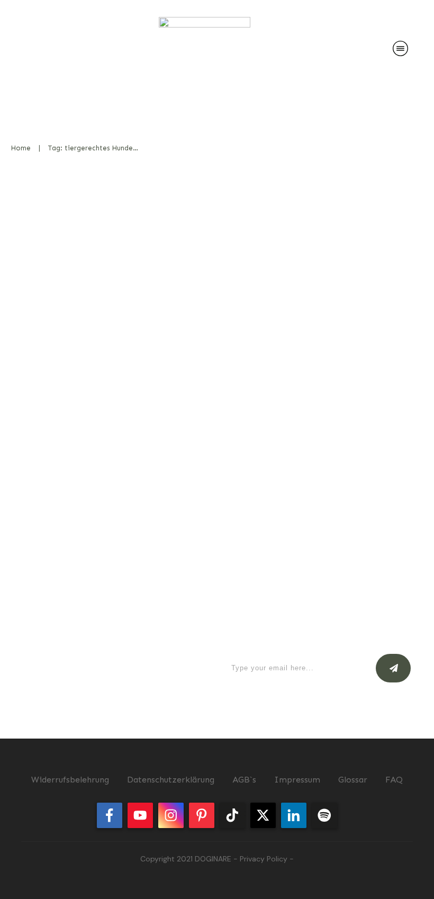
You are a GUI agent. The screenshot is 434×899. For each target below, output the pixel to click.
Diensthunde (170, 334)
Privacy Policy (263, 859)
